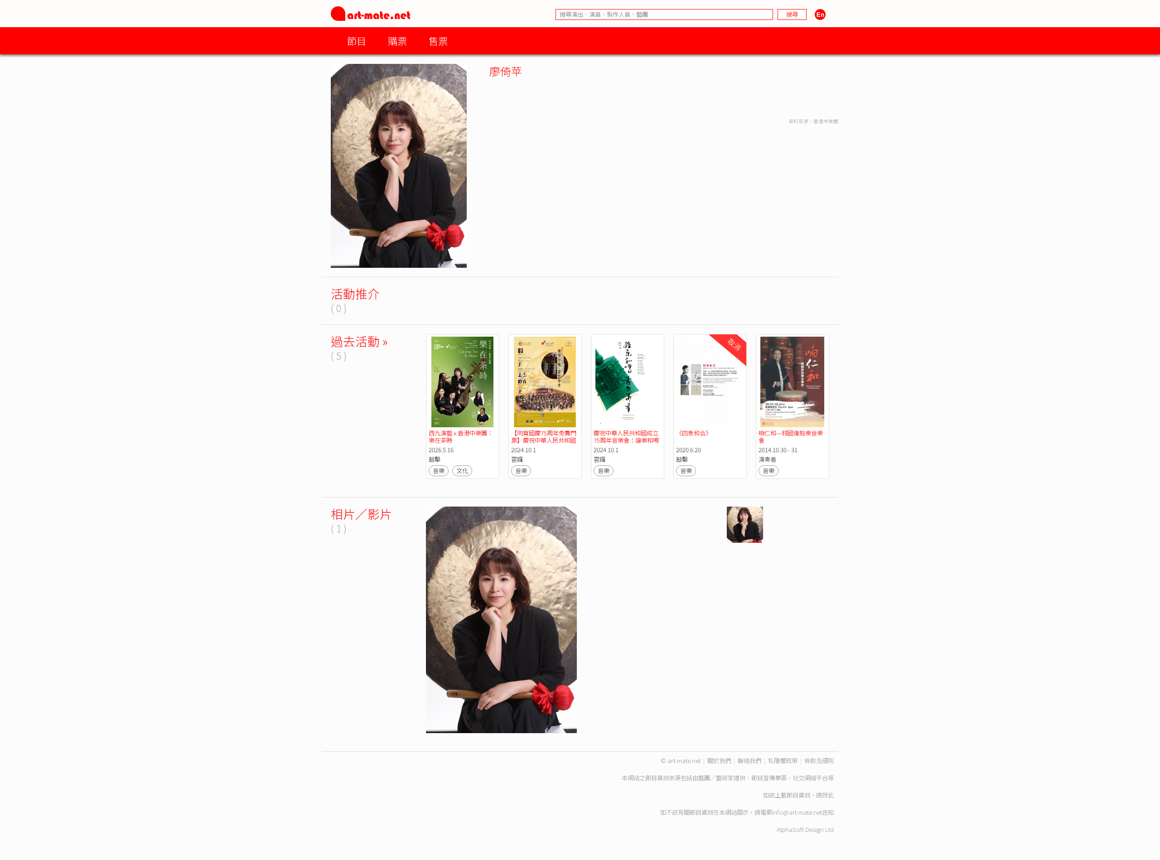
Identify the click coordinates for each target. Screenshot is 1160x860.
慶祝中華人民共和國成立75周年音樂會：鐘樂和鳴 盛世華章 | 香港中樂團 (627, 440)
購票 (397, 41)
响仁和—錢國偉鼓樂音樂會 (791, 436)
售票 (438, 41)
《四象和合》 (693, 433)
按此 (828, 795)
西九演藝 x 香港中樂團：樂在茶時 (461, 436)
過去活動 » (359, 341)
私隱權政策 (783, 760)
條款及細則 (819, 760)
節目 (356, 41)
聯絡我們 (749, 760)
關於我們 (719, 760)
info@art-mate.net (797, 812)
